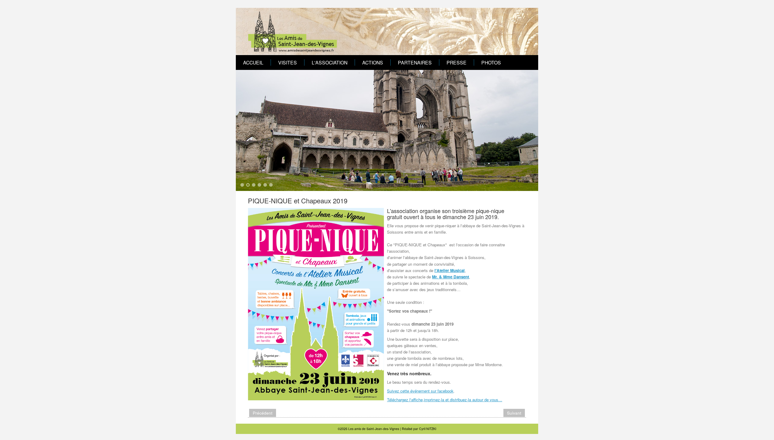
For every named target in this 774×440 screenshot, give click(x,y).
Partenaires (415, 62)
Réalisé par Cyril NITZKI (419, 428)
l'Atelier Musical (449, 270)
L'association (329, 62)
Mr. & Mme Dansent (450, 277)
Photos (491, 62)
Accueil (253, 62)
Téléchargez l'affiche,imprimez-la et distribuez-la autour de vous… (444, 399)
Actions (372, 62)
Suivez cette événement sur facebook (420, 391)
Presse (457, 62)
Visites (287, 62)
